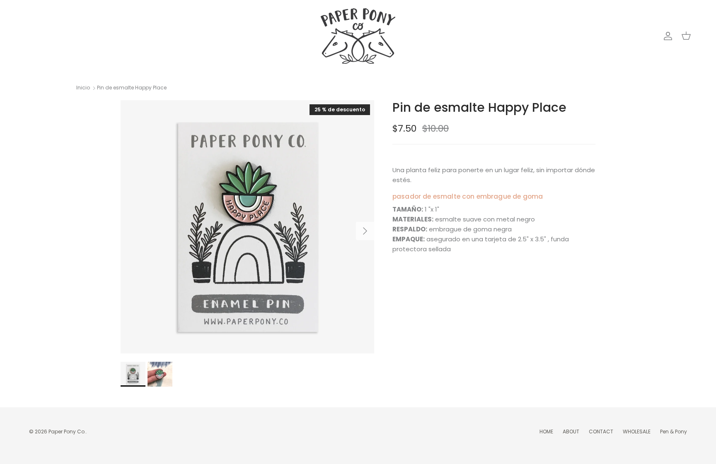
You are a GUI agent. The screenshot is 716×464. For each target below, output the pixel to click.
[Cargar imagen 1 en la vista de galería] (247, 226)
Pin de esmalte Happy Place (132, 87)
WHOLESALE (637, 431)
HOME (546, 431)
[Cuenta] (666, 36)
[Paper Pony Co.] (358, 36)
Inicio (83, 87)
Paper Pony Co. (67, 431)
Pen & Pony (673, 431)
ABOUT (571, 431)
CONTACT (601, 431)
